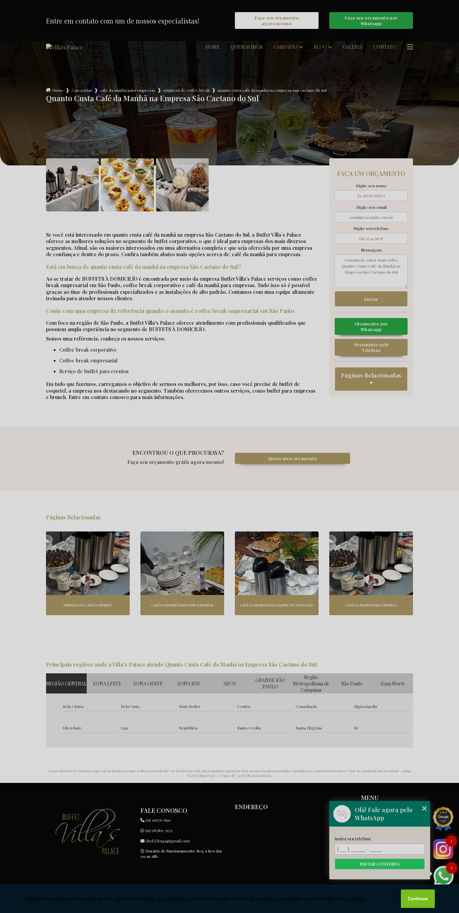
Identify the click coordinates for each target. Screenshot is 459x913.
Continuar (418, 898)
